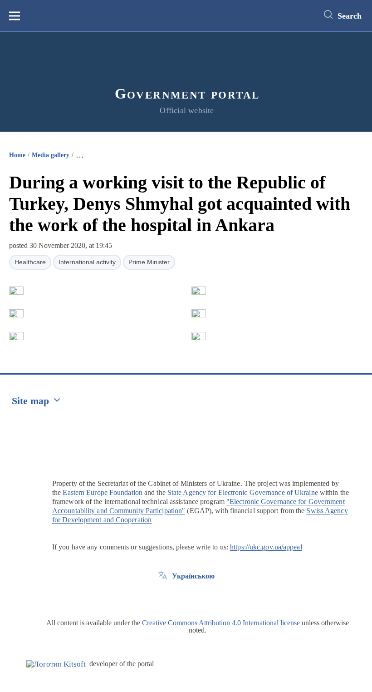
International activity (87, 262)
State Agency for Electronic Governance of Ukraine (242, 492)
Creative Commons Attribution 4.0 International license (221, 623)
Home (17, 155)
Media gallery (50, 155)
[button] (16, 291)
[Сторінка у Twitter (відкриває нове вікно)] (162, 596)
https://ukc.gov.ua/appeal (266, 547)
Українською (193, 576)
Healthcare (30, 262)
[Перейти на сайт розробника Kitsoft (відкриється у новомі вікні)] (56, 664)
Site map (30, 400)
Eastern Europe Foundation (102, 492)
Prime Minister (149, 262)
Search (350, 15)
